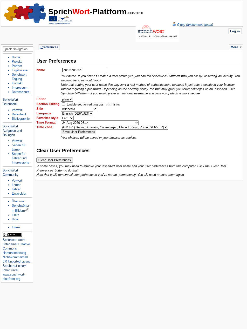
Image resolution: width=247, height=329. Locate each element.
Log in (235, 31)
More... (236, 47)
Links (15, 215)
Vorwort (17, 110)
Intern (16, 227)
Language (43, 113)
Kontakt (17, 83)
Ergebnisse (19, 70)
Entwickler (19, 193)
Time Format (45, 122)
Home (25, 13)
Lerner (16, 185)
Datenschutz (20, 92)
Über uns (18, 201)
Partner (17, 66)
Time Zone (44, 127)
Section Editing (48, 104)
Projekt (17, 61)
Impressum (19, 87)
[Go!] (29, 49)
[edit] (108, 104)
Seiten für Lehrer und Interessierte (20, 158)
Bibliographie (21, 118)
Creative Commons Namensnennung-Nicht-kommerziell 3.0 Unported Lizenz (17, 252)
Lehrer (16, 189)
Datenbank (19, 114)
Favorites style (47, 118)
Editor (41, 99)
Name (40, 70)
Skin (39, 109)
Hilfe (15, 219)
